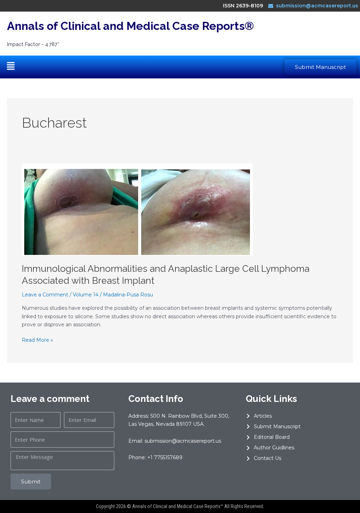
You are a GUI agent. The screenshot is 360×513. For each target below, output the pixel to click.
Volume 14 (85, 294)
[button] (11, 67)
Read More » (37, 339)
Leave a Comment (45, 294)
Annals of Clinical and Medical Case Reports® (130, 25)
